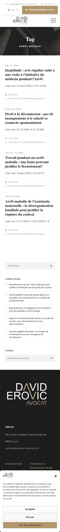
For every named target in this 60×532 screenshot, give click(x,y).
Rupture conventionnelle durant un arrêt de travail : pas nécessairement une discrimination (31, 321)
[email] (9, 10)
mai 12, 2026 (12, 65)
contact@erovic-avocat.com (23, 4)
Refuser (30, 517)
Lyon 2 (35, 7)
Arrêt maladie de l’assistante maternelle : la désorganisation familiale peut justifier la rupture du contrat (29, 208)
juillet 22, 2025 (14, 153)
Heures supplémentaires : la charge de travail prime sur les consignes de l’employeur (28, 334)
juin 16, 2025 (12, 196)
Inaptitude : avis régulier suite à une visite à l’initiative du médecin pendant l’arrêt (30, 74)
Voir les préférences (30, 525)
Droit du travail (13, 463)
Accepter (30, 509)
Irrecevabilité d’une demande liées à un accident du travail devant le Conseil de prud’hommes (29, 297)
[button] (55, 476)
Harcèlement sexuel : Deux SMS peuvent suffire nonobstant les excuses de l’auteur (30, 286)
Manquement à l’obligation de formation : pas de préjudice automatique (30, 309)
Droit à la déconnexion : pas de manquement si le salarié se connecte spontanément (29, 118)
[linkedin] (13, 10)
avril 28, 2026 (13, 109)
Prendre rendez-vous (41, 10)
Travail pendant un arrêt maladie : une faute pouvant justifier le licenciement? (27, 162)
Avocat (13, 94)
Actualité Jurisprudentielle (27, 98)
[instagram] (17, 10)
